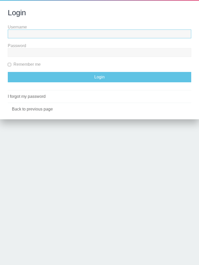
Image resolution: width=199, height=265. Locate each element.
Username (17, 27)
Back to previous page (32, 109)
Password (17, 45)
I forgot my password (27, 96)
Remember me (26, 64)
